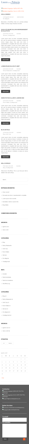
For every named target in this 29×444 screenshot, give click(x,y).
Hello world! (5, 163)
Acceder (5, 274)
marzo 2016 (5, 229)
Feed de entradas (7, 277)
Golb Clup (8, 134)
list (3, 343)
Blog (4, 134)
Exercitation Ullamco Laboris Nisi (12, 98)
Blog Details (5, 129)
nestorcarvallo (20, 17)
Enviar (5, 439)
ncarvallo (19, 33)
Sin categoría (6, 18)
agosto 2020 (6, 226)
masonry (10, 343)
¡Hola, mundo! (5, 14)
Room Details (6, 102)
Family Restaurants (7, 70)
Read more (6, 59)
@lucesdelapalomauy (13, 409)
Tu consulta (6, 422)
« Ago (2, 377)
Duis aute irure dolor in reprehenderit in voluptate (14, 30)
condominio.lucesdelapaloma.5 (16, 407)
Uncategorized (11, 35)
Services (5, 35)
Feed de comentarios (8, 280)
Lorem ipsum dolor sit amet (10, 66)
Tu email (5, 416)
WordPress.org (6, 283)
